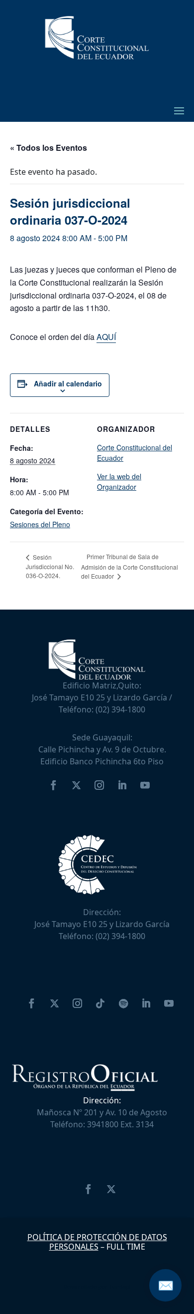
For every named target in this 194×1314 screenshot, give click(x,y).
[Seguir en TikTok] (100, 1003)
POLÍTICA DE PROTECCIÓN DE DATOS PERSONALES (97, 1242)
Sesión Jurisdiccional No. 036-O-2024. (50, 566)
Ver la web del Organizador (119, 481)
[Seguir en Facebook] (53, 785)
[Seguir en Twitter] (76, 785)
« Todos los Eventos (48, 147)
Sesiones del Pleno (40, 524)
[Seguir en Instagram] (99, 785)
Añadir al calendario (68, 383)
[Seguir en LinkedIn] (121, 785)
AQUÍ (106, 336)
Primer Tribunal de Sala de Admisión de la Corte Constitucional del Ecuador (129, 566)
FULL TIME (125, 1246)
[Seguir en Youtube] (144, 785)
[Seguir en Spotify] (123, 1003)
